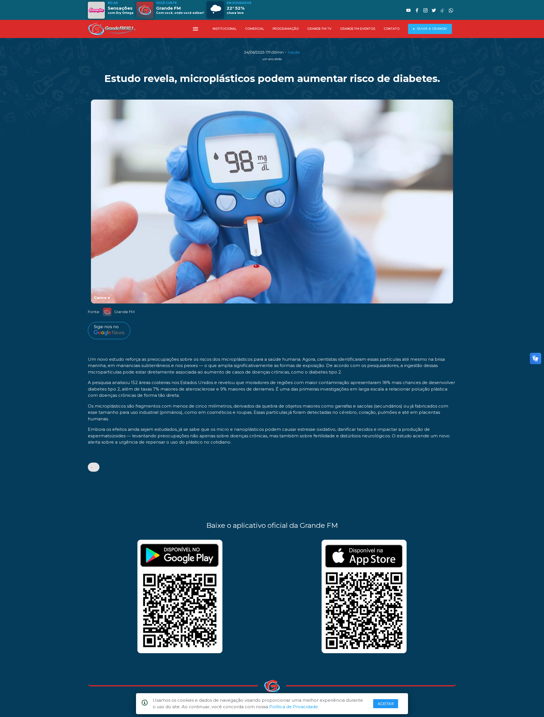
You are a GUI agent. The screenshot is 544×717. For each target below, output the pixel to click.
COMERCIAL (254, 29)
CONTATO (392, 29)
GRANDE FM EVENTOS (357, 29)
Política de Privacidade (293, 706)
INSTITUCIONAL (224, 29)
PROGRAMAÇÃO (286, 29)
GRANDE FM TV (319, 29)
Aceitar (386, 703)
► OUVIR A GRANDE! (430, 29)
